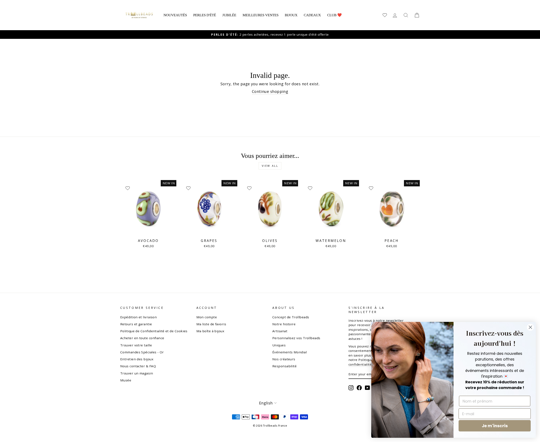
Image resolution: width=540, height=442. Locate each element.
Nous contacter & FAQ (138, 366)
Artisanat (279, 331)
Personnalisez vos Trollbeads (296, 338)
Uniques (279, 345)
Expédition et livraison (138, 317)
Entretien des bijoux (136, 359)
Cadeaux (312, 15)
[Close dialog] (530, 327)
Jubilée (229, 15)
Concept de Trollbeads (290, 317)
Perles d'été (204, 15)
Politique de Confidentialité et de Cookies (154, 331)
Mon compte (206, 317)
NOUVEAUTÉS (175, 15)
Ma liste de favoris (211, 324)
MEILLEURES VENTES (260, 15)
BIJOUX (291, 15)
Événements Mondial (289, 352)
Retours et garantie (136, 324)
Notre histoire (284, 324)
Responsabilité (284, 366)
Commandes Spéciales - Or (142, 352)
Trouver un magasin (136, 373)
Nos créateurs (283, 359)
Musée (125, 380)
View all (270, 166)
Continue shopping (270, 91)
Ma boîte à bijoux (210, 331)
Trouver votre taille (136, 345)
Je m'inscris (495, 426)
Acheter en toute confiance (142, 338)
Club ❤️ (334, 15)
